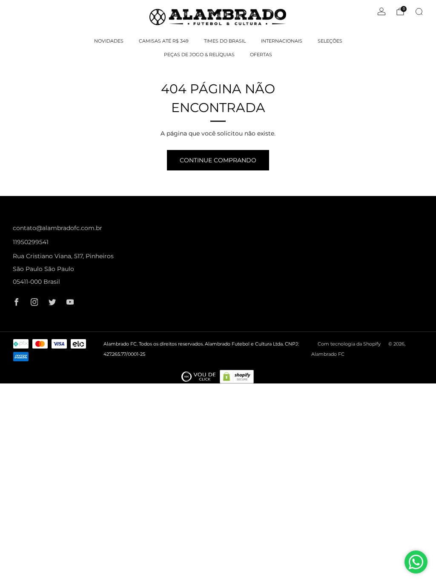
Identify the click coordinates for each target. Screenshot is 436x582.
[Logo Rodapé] (198, 376)
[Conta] (381, 11)
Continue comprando (218, 160)
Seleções (330, 41)
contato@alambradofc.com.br (57, 228)
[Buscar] (419, 11)
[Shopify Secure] (237, 376)
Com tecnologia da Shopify (349, 344)
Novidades (108, 41)
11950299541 (31, 242)
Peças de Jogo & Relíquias (199, 55)
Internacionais (281, 41)
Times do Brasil (225, 41)
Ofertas (261, 55)
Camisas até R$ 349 (164, 41)
